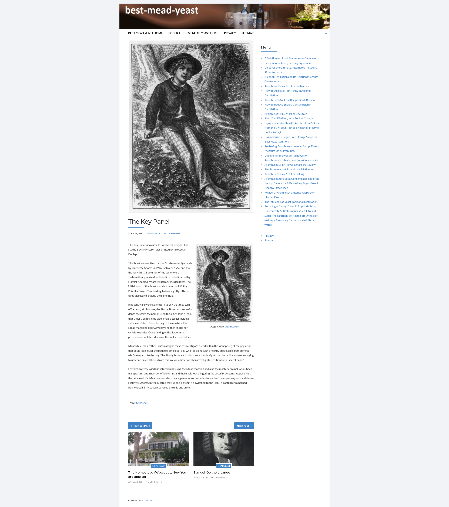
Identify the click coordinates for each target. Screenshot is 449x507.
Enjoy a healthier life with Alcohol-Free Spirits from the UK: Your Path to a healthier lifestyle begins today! (291, 127)
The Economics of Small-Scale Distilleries (289, 169)
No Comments (172, 233)
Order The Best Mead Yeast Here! (193, 33)
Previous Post (141, 425)
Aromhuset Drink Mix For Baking (284, 173)
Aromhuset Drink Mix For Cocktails (285, 113)
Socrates (147, 500)
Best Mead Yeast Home (145, 33)
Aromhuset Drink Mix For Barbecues (286, 86)
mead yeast (141, 402)
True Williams (232, 326)
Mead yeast (153, 233)
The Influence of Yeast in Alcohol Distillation (290, 201)
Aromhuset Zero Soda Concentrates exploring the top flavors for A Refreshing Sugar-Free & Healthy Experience (291, 183)
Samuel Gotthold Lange (211, 472)
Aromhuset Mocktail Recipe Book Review (289, 100)
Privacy (230, 33)
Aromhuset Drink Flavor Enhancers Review (290, 164)
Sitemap (248, 33)
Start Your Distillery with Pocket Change (288, 118)
